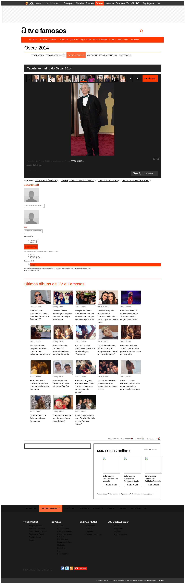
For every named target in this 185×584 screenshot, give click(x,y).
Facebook (33, 240)
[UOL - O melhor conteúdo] (29, 4)
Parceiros (123, 40)
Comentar (31, 247)
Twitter (32, 242)
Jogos (122, 508)
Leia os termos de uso (31, 270)
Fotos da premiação (55, 55)
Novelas (64, 40)
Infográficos (90, 526)
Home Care (147, 494)
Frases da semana (37, 528)
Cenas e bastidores (93, 534)
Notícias (80, 3)
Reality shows (100, 40)
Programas (118, 528)
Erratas (138, 438)
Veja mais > (77, 161)
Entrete (99, 3)
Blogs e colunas (48, 40)
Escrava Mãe (62, 539)
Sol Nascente (63, 554)
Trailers (88, 528)
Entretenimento (50, 508)
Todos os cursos (150, 450)
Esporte (90, 3)
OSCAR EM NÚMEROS (46, 180)
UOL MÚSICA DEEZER (118, 522)
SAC (57, 3)
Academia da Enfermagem (107, 494)
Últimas (33, 40)
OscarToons (125, 55)
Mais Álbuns (150, 78)
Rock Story (62, 548)
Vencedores (37, 55)
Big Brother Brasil (36, 534)
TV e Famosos (47, 30)
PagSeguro (148, 3)
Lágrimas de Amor (64, 542)
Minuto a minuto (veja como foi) (102, 55)
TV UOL (130, 3)
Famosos (120, 3)
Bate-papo (69, 3)
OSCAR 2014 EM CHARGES (135, 180)
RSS (72, 568)
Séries (112, 40)
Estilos (116, 526)
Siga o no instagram (143, 173)
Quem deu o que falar (80, 40)
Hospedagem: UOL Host (155, 580)
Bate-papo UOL (139, 508)
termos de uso (53, 251)
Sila (58, 551)
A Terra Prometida (64, 531)
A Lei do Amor (63, 528)
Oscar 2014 (36, 47)
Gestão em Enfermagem (130, 494)
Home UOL (31, 508)
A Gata (60, 526)
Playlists (117, 531)
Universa (109, 3)
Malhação (61, 545)
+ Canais (135, 40)
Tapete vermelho (76, 55)
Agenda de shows (121, 534)
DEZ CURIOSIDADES (108, 180)
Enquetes (89, 531)
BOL (138, 3)
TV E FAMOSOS (30, 522)
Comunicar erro (152, 439)
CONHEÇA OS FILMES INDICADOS (77, 180)
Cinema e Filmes (88, 522)
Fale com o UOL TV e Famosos (119, 438)
